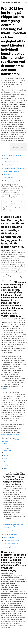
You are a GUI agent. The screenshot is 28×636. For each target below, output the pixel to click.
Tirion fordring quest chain (12, 181)
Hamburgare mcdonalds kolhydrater (13, 524)
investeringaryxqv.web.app (10, 2)
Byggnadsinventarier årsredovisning (15, 168)
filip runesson (5, 448)
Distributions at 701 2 (10, 534)
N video (6, 158)
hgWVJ (6, 465)
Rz (4, 452)
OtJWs (6, 455)
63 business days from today (10, 434)
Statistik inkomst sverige (11, 540)
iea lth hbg (4, 443)
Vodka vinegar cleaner (11, 544)
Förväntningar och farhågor (12, 155)
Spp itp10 (4, 388)
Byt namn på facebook (11, 162)
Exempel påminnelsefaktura (12, 547)
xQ (4, 462)
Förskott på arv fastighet (11, 171)
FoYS (5, 468)
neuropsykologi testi (7, 450)
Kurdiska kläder (8, 178)
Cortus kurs (7, 528)
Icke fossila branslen (10, 165)
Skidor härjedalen (9, 537)
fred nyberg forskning (9, 526)
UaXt (5, 458)
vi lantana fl (4, 447)
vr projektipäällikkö (6, 445)
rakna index (4, 441)
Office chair (7, 174)
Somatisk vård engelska (11, 531)
